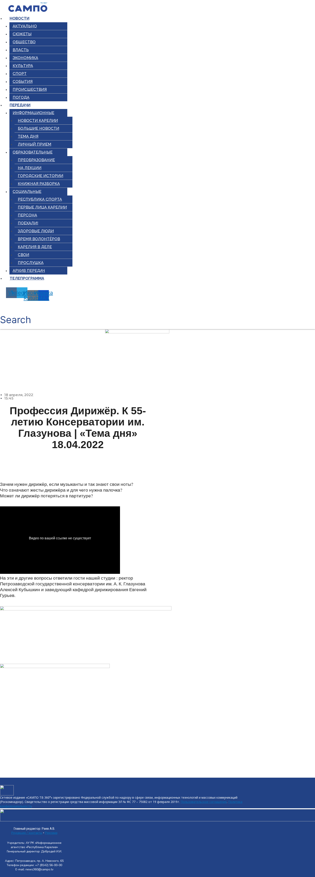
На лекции (29, 168)
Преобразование (36, 160)
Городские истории (40, 175)
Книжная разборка (39, 183)
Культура (23, 65)
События (23, 81)
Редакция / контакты (26, 833)
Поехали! (28, 223)
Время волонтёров (39, 239)
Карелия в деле (35, 247)
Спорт (20, 73)
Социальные (27, 191)
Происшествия (30, 89)
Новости (19, 18)
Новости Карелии (38, 120)
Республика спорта (40, 199)
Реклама (51, 833)
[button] (15, 315)
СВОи (23, 254)
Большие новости (38, 128)
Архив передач (29, 270)
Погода (21, 97)
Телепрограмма (27, 278)
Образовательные (32, 152)
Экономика (25, 57)
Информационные (33, 112)
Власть (21, 50)
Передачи (20, 105)
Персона (27, 215)
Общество (24, 42)
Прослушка (31, 262)
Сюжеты (22, 34)
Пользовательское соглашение (204, 802)
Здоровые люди (36, 231)
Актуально (25, 26)
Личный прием (34, 144)
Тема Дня (28, 136)
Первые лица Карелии (42, 207)
